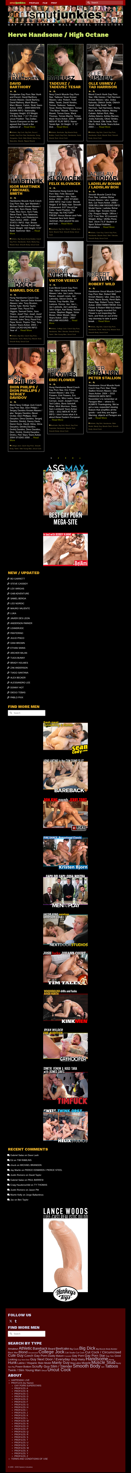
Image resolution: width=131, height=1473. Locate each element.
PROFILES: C (21, 1393)
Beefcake (60, 132)
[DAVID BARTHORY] (26, 62)
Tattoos (111, 1366)
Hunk (20, 138)
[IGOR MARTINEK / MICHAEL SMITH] (26, 165)
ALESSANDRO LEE (20, 682)
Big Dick (28, 132)
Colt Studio (70, 1352)
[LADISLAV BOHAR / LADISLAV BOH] (105, 162)
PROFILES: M (21, 1421)
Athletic (14, 132)
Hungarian (13, 138)
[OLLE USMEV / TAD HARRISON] (105, 62)
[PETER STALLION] (105, 357)
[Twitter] (10, 1321)
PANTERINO (16, 633)
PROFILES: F (21, 1402)
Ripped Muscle (29, 141)
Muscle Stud (53, 138)
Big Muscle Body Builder (26, 239)
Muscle (20, 141)
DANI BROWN (17, 643)
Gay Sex (110, 1356)
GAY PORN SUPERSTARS (27, 1385)
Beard (51, 1348)
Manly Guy (36, 138)
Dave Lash (33, 1155)
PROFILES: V (21, 1445)
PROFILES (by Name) (22, 1383)
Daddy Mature (56, 1355)
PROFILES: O (21, 1426)
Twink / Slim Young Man (57, 334)
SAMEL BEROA (18, 598)
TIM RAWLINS (24, 1160)
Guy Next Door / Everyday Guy (53, 1359)
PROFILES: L (21, 1418)
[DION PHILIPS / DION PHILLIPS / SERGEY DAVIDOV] (26, 366)
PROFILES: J (21, 1412)
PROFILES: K (21, 1415)
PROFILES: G (21, 1404)
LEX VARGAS (17, 588)
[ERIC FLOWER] (65, 359)
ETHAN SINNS (17, 648)
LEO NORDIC (17, 603)
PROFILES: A (21, 1388)
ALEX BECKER (18, 677)
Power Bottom (23, 1366)
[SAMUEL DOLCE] (26, 269)
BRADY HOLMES (19, 663)
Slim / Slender (113, 235)
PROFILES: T (21, 1440)
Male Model (27, 138)
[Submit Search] (88, 3)
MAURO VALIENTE (20, 608)
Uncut (44, 1370)
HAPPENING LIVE (20, 1380)
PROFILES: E (21, 1399)
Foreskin (67, 1356)
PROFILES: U (21, 1442)
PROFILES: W (21, 1448)
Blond (68, 229)
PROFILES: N (21, 1423)
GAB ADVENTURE (19, 593)
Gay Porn (78, 1355)
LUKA (13, 613)
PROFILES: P (21, 1429)
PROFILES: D (21, 1396)
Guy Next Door (24, 1360)
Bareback (54, 229)
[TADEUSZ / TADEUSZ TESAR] (65, 62)
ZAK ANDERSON (19, 667)
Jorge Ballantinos (34, 1194)
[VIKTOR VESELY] (65, 259)
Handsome (31, 135)
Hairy (81, 1359)
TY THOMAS (40, 1185)
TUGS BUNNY (17, 658)
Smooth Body (69, 232)
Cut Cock (80, 1353)
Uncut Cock (63, 138)
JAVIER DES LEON (20, 618)
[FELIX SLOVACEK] (65, 162)
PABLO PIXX (16, 697)
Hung (38, 135)
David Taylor (35, 1175)
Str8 (102, 1367)
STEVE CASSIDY (19, 583)
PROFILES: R (21, 1434)
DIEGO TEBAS (17, 692)
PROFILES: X (21, 1450)
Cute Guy (99, 232)
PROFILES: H (21, 1407)
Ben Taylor (23, 1199)
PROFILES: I (20, 1410)
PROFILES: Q (21, 1431)
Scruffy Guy (41, 1366)
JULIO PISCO (17, 638)
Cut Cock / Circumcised (103, 1352)
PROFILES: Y (21, 1453)
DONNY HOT (17, 687)
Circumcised (33, 1353)
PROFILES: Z (21, 1456)
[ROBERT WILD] (105, 263)
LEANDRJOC (17, 628)
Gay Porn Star (21, 135)
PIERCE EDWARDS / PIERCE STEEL (43, 1170)
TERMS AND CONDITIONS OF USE (29, 1459)
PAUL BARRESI (35, 1180)
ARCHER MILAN (18, 653)
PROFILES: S (21, 1437)
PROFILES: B (21, 1391)
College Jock (75, 229)
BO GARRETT (17, 578)
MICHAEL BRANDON (31, 1165)
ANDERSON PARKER (21, 623)
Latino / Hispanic (27, 1363)
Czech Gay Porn (61, 135)
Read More (29, 127)
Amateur (13, 1348)
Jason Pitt (34, 1190)
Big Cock (21, 132)
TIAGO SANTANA (19, 672)
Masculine (13, 141)
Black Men (13, 1352)
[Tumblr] (15, 1321)
